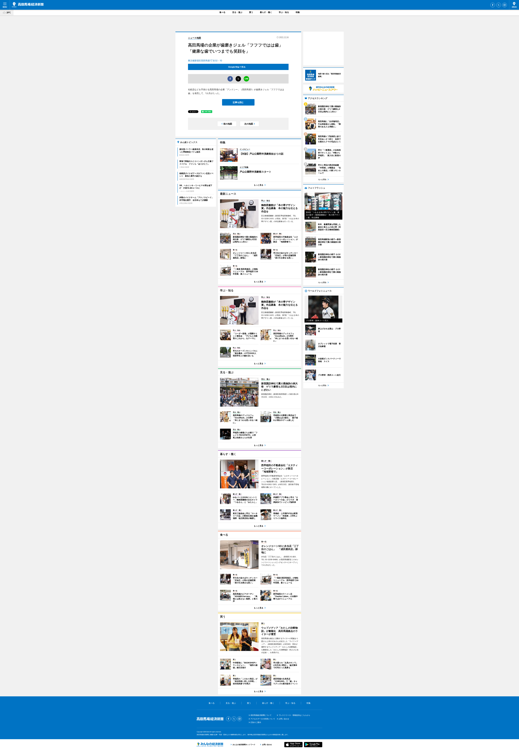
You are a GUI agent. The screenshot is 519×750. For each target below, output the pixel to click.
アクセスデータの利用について (262, 719)
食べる (222, 12)
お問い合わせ (284, 719)
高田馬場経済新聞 (28, 4)
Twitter (498, 5)
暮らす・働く (266, 12)
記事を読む (238, 102)
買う (251, 12)
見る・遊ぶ (237, 12)
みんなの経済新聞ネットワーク (210, 745)
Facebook (492, 5)
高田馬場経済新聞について (261, 715)
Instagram (504, 5)
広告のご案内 (255, 722)
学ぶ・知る (284, 12)
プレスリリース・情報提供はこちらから (294, 715)
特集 (298, 12)
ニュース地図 (194, 37)
